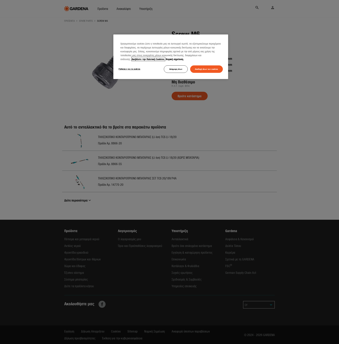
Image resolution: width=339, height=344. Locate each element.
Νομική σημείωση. (175, 59)
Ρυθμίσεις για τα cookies (129, 68)
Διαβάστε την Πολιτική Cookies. (148, 59)
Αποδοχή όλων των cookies (206, 69)
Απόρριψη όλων (175, 69)
